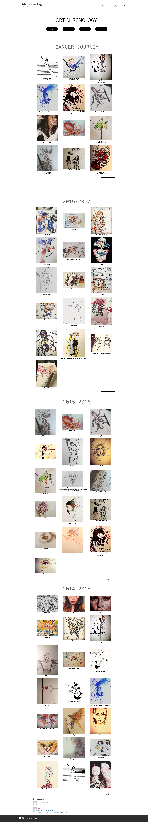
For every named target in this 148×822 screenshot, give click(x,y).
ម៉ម (35, 818)
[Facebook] (20, 818)
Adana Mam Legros (34, 4)
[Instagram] (23, 818)
